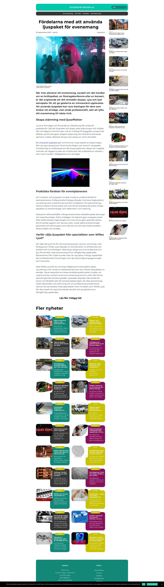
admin (55, 32)
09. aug (59, 317)
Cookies (86, 13)
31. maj (95, 534)
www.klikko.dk (67, 580)
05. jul (95, 404)
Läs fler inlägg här (70, 298)
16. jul (60, 360)
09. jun (95, 469)
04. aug (95, 317)
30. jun (60, 425)
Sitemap (99, 581)
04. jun (95, 490)
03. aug (59, 339)
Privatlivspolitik (152, 584)
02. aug (95, 339)
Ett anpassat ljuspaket (46, 143)
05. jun (60, 490)
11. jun (95, 447)
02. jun (60, 512)
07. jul (60, 404)
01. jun (60, 534)
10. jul (60, 382)
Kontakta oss (96, 13)
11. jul (95, 360)
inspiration (101, 32)
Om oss (78, 13)
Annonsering (68, 13)
